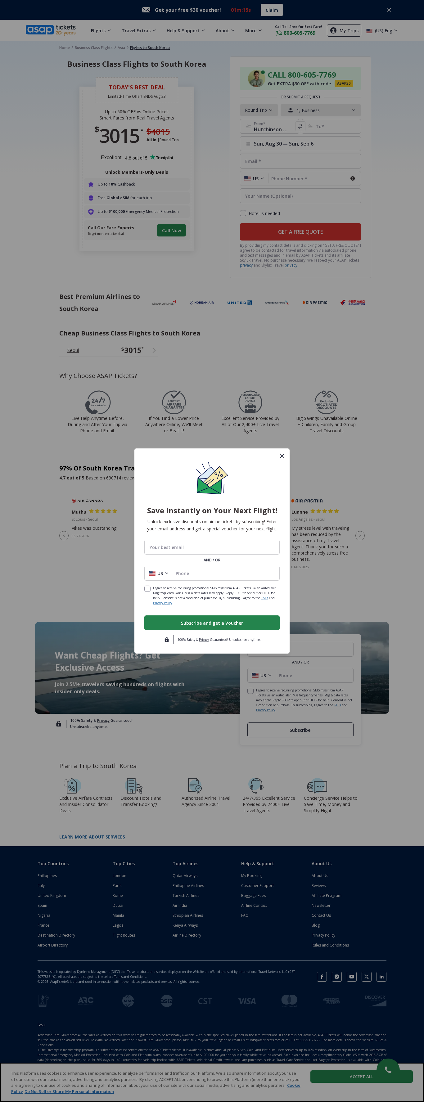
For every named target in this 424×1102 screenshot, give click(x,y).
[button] (159, 573)
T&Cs (264, 598)
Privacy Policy (162, 603)
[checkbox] (147, 589)
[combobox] (212, 547)
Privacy (204, 639)
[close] (282, 456)
